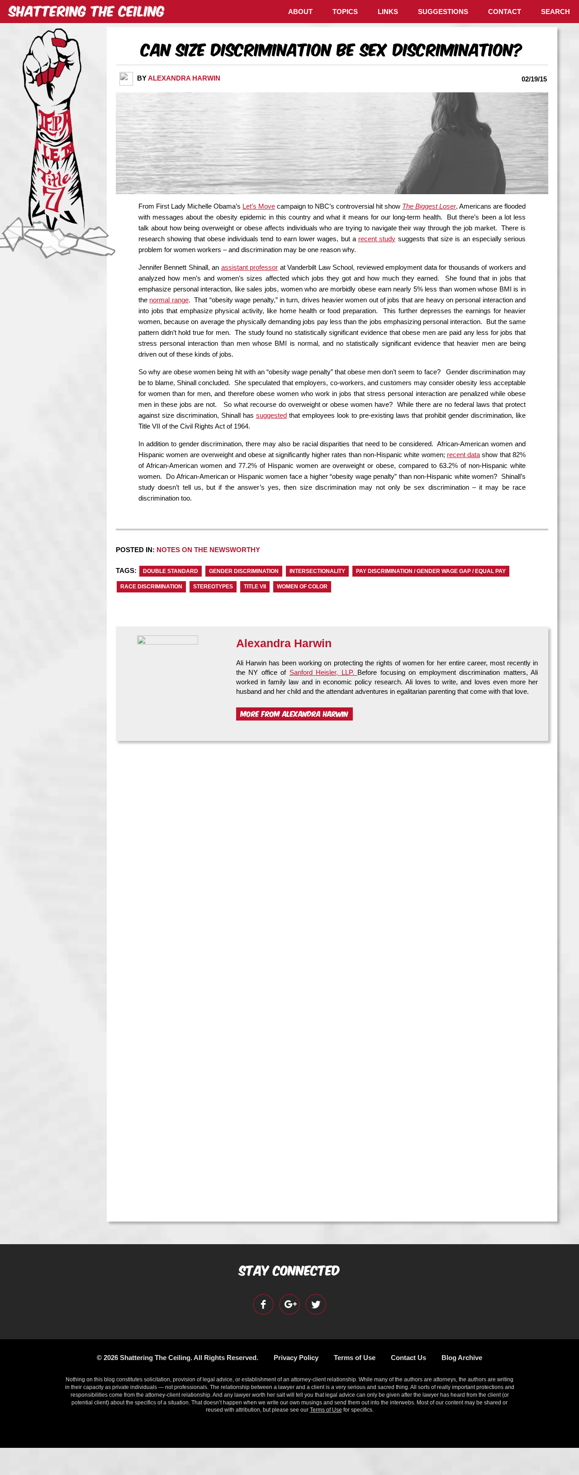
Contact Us (408, 1357)
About (300, 11)
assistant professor (249, 267)
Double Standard (170, 571)
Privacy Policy (296, 1357)
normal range (168, 300)
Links (388, 11)
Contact (504, 11)
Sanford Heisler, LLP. (324, 672)
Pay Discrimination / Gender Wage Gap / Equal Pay (431, 571)
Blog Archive (461, 1357)
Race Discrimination (151, 586)
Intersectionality (317, 571)
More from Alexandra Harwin (294, 713)
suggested (271, 415)
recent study (376, 239)
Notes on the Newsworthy (208, 550)
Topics (345, 11)
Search (555, 11)
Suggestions (443, 11)
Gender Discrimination (244, 571)
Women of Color (302, 586)
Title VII (255, 586)
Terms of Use (354, 1357)
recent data (463, 454)
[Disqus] (332, 863)
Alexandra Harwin (184, 78)
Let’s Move (258, 206)
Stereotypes (213, 586)
